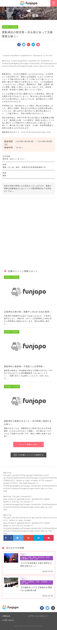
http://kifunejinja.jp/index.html (36, 132)
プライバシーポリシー (38, 616)
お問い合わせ (8, 620)
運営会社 (6, 616)
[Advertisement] (28, 235)
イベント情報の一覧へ (28, 444)
